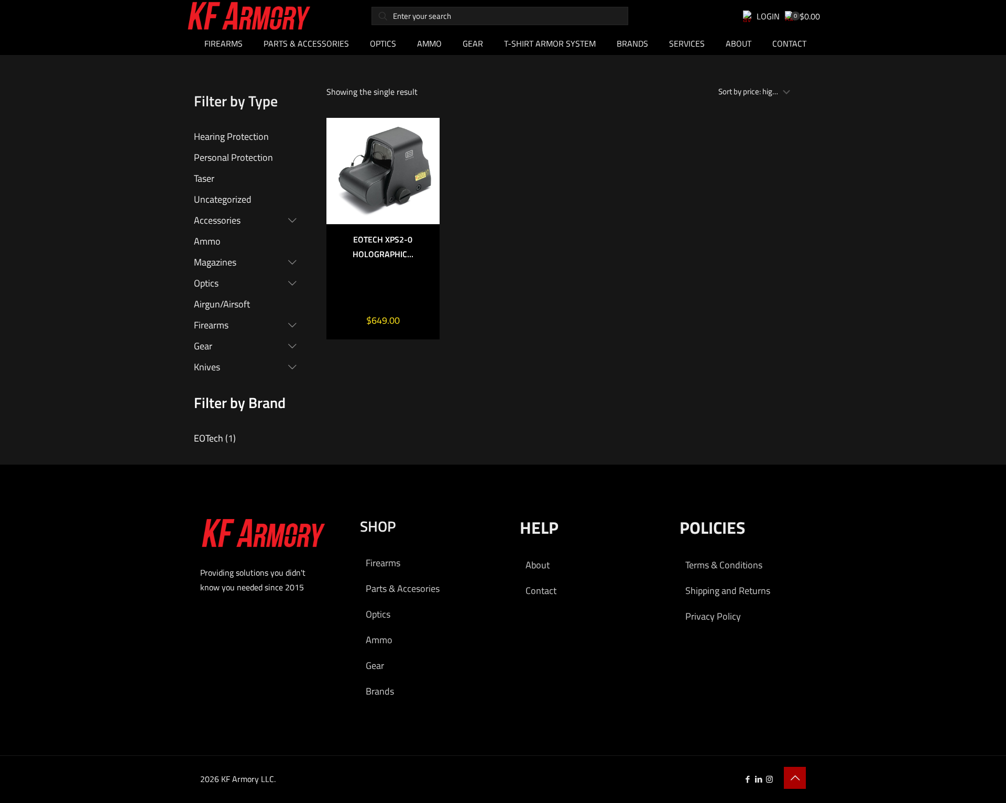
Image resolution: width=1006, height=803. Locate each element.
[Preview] (424, 200)
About (538, 565)
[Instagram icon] (769, 779)
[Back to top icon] (795, 778)
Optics (378, 614)
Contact (541, 591)
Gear (375, 665)
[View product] (424, 155)
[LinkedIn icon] (758, 779)
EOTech (208, 438)
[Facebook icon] (747, 779)
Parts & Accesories (403, 588)
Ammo (379, 640)
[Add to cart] (424, 132)
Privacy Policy (713, 616)
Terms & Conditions (723, 565)
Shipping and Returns (727, 591)
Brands (380, 691)
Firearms (383, 563)
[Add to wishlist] (424, 177)
